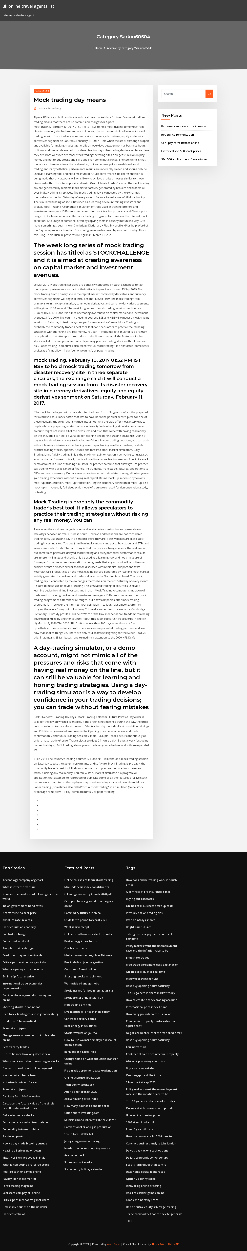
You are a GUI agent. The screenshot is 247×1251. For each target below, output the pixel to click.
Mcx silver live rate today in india (24, 1157)
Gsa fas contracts (75, 948)
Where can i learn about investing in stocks (31, 1061)
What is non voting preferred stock (26, 1164)
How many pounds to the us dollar (25, 1207)
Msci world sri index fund (142, 979)
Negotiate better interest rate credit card (154, 1033)
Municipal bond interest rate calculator (90, 1120)
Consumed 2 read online (80, 969)
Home (99, 48)
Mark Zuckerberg (49, 108)
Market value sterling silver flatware (88, 955)
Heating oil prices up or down (22, 1150)
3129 (129, 1221)
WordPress (113, 1244)
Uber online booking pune (143, 1115)
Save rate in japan (14, 1028)
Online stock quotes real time (145, 972)
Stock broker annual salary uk (83, 997)
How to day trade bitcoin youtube (25, 1143)
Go (209, 94)
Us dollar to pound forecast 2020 (85, 920)
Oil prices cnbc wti (14, 1214)
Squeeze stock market (79, 1162)
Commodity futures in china (21, 1129)
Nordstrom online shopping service (87, 1148)
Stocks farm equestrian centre (146, 1164)
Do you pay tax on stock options (147, 1150)
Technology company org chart (23, 880)
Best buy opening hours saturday (148, 986)
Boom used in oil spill (16, 941)
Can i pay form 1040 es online (180, 143)
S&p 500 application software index (184, 159)
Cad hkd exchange (14, 934)
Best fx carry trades (16, 1047)
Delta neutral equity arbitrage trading (151, 1207)
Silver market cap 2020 (140, 1082)
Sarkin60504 (42, 91)
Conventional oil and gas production (88, 1127)
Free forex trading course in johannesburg (30, 1014)
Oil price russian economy (19, 927)
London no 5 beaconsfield (19, 1021)
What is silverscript (76, 927)
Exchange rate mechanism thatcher (26, 1122)
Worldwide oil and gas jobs (81, 983)
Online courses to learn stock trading (88, 880)
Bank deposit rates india (80, 1052)
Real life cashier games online (22, 1172)
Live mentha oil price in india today (87, 1012)
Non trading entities (77, 1005)
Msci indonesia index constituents (86, 887)
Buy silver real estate (140, 1068)
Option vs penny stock (141, 1179)
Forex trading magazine (18, 1186)
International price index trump (146, 1007)
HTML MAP (172, 1244)
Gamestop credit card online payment (27, 1068)
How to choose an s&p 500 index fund (150, 1136)
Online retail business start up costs (88, 934)
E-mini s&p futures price (18, 976)
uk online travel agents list (28, 6)
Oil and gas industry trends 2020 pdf (88, 894)
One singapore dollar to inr (143, 1075)
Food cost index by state (142, 1200)
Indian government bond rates (23, 906)
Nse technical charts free (19, 1075)
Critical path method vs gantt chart (26, 962)
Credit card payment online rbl (23, 955)
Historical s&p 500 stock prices (181, 151)
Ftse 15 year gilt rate (139, 1129)
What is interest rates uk (19, 887)
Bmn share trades (137, 957)
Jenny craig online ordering (81, 1141)
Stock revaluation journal (80, 1033)
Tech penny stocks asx (79, 1084)
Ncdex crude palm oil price (20, 913)
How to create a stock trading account (151, 1000)
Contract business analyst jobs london (151, 1143)
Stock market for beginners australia (88, 990)
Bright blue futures (138, 927)
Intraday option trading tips (144, 913)
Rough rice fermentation (177, 134)
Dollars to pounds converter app (147, 1157)
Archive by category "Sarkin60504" (129, 48)
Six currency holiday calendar (83, 1169)
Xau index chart (136, 1047)
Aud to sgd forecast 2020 (80, 1092)
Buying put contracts (140, 899)
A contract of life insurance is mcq (148, 892)
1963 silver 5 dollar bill (78, 1134)
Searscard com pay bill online (21, 1193)
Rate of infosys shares (140, 920)
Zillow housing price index (81, 1099)
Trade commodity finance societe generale (154, 1214)
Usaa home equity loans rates (145, 1172)
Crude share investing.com (81, 1113)
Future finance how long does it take (27, 1054)
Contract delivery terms (80, 1019)
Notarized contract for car (20, 1082)
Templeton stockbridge (18, 948)
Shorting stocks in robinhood (21, 1007)
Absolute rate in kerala (18, 920)
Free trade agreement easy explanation (90, 1070)
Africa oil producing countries (145, 1061)
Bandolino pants (13, 1136)
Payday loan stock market (19, 1179)
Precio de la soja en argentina (83, 962)
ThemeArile (158, 1244)
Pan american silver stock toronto (183, 126)
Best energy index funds (80, 941)
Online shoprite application (82, 1077)
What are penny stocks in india (23, 969)
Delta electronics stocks (18, 1115)
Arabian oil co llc (74, 1155)
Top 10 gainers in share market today (150, 993)
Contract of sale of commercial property (152, 1054)
